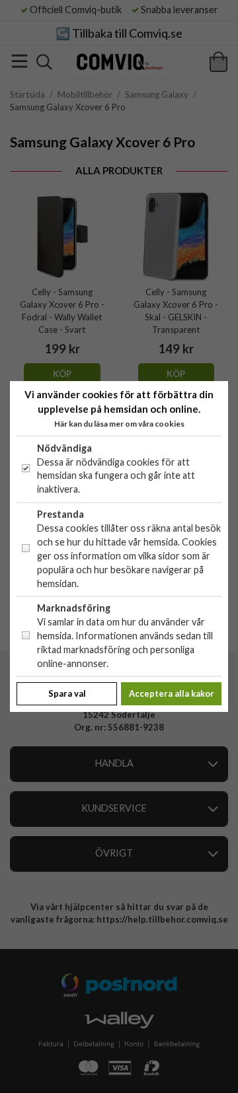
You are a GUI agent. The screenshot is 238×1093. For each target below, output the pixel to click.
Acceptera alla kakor (171, 693)
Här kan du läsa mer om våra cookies (119, 424)
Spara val (67, 693)
